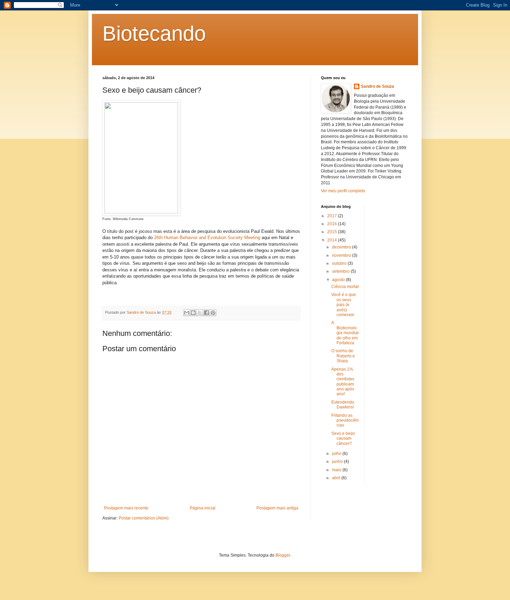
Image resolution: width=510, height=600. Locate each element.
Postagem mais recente (126, 508)
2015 (332, 231)
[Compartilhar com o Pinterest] (213, 312)
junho (338, 461)
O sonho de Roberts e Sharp (343, 355)
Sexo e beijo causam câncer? (343, 438)
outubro (340, 263)
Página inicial (202, 508)
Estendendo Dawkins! (342, 404)
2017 (332, 215)
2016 (332, 223)
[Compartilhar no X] (199, 312)
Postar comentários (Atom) (144, 518)
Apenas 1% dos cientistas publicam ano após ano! (342, 382)
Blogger (282, 555)
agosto (339, 279)
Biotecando (154, 33)
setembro (341, 271)
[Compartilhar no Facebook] (206, 312)
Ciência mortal (345, 286)
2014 (332, 240)
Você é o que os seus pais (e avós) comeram (343, 304)
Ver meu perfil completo (343, 190)
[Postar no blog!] (193, 312)
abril (336, 477)
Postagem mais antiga (277, 508)
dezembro (342, 247)
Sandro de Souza (377, 86)
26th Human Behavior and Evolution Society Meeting (207, 237)
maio (337, 469)
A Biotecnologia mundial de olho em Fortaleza (345, 332)
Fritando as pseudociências (345, 420)
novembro (342, 255)
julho (337, 453)
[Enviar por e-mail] (186, 312)
